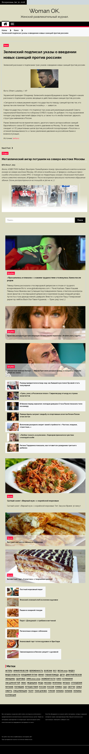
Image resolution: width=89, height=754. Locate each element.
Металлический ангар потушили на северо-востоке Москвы (43, 159)
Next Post (6, 148)
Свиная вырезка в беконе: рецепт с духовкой (39, 652)
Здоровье (20, 679)
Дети (62, 675)
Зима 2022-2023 (33, 679)
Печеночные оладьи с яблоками (33, 631)
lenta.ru (16, 138)
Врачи (41, 675)
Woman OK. (44, 11)
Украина (60, 691)
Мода (40, 683)
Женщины (10, 679)
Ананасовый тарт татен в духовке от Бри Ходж (40, 641)
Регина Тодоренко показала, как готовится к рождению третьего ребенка (48, 447)
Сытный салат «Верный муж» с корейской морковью (33, 501)
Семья (79, 687)
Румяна (58, 687)
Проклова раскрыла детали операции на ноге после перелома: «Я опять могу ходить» (44, 336)
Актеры (8, 671)
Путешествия (31, 687)
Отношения (76, 683)
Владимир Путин (29, 675)
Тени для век (41, 691)
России (42, 687)
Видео (71, 671)
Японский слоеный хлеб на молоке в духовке (39, 600)
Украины (77, 691)
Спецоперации (20, 691)
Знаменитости (48, 679)
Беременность (36, 671)
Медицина (32, 683)
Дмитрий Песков (74, 675)
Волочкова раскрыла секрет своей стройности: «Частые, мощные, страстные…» (48, 426)
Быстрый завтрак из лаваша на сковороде (25, 542)
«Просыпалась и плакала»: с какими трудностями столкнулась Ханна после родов (44, 279)
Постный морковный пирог (31, 589)
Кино (6, 45)
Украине (68, 691)
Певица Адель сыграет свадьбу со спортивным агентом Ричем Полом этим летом (50, 415)
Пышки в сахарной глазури (31, 610)
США (65, 687)
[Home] (5, 24)
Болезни (48, 671)
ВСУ (55, 671)
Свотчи (71, 687)
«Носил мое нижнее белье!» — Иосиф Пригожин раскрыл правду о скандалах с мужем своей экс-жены (44, 372)
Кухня (10, 496)
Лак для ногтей (12, 683)
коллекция (10, 695)
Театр (30, 691)
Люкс (23, 683)
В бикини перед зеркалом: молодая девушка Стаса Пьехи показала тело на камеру (51, 405)
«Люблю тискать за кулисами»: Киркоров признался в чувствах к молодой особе (47, 436)
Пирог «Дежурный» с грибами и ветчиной (38, 621)
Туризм (51, 691)
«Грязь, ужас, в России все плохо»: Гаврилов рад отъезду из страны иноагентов (49, 394)
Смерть (8, 691)
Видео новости (12, 675)
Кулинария (67, 679)
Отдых (5, 153)
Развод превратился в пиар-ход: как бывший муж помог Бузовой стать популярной (50, 384)
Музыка (66, 683)
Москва (47, 683)
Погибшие (19, 687)
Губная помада (52, 675)
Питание (9, 687)
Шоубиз (11, 273)
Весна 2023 (62, 671)
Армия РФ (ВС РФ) (20, 671)
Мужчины (57, 683)
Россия (50, 687)
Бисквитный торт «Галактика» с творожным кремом (29, 579)
